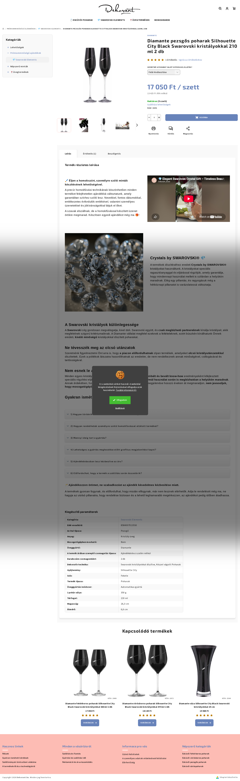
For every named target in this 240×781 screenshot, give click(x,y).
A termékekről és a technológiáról (18, 766)
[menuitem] (81, 20)
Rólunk (5, 754)
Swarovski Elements (131, 519)
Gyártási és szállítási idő (74, 758)
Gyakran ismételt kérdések (15, 758)
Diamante (152, 35)
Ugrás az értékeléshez (190, 59)
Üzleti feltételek (130, 754)
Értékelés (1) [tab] (89, 153)
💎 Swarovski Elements (25, 59)
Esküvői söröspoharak (193, 766)
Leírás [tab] (68, 153)
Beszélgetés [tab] (114, 153)
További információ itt (126, 390)
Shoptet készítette (229, 777)
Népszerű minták (19, 66)
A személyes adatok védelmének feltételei (144, 758)
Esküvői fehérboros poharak (195, 754)
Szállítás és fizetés (71, 754)
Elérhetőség (128, 762)
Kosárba (204, 117)
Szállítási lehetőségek (159, 104)
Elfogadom (122, 399)
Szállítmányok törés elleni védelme (19, 762)
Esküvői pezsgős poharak (194, 762)
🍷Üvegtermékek (19, 72)
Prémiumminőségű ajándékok (25, 53)
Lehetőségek (17, 47)
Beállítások (120, 408)
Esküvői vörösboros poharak (196, 758)
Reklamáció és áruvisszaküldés (77, 762)
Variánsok (88, 722)
